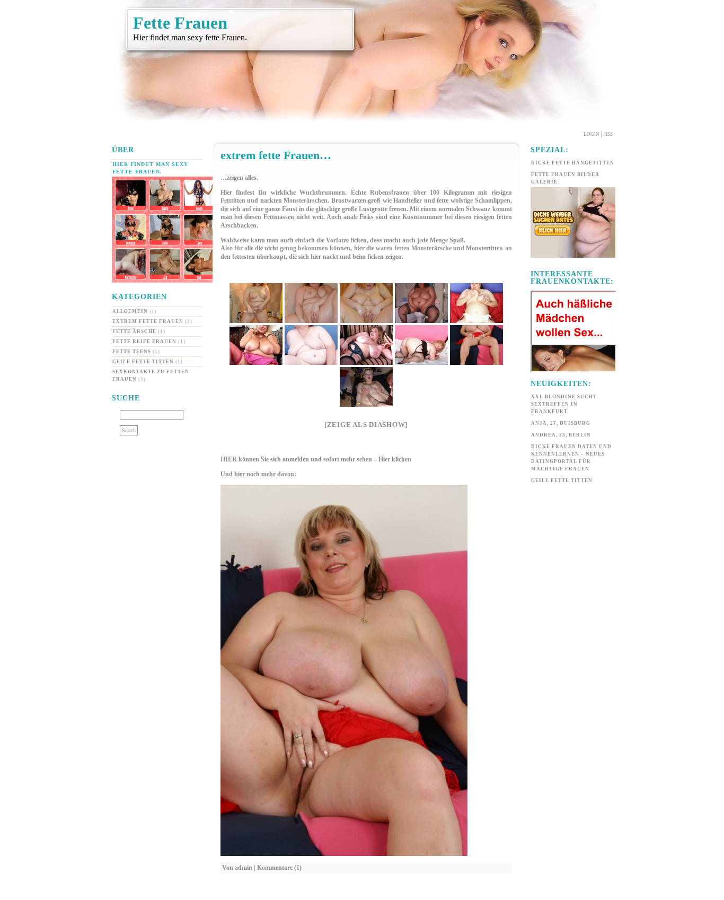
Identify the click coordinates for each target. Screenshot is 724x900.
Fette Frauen (180, 22)
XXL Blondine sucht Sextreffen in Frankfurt (564, 404)
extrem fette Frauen (147, 321)
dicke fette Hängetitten (572, 162)
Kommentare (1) (279, 867)
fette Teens (131, 351)
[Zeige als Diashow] (366, 425)
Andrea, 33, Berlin (561, 435)
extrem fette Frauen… (275, 155)
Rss (608, 134)
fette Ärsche (134, 331)
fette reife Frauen (144, 341)
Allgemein (130, 311)
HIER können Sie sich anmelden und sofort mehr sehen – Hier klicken (315, 459)
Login (591, 134)
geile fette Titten (143, 361)
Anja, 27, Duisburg (560, 423)
